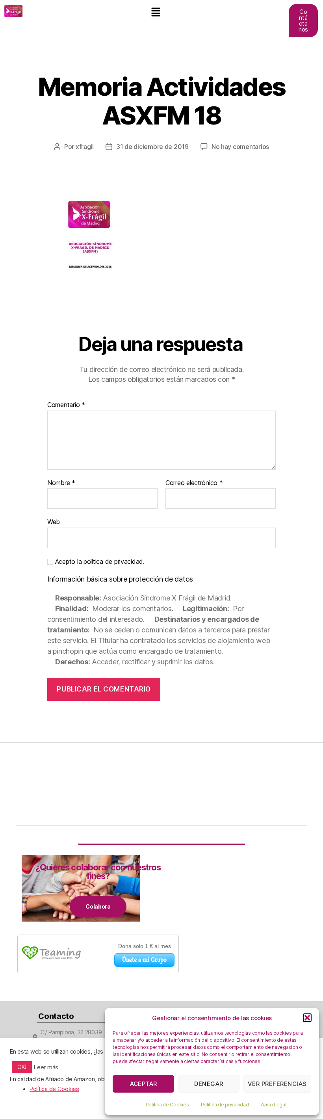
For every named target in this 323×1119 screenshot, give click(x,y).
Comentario (66, 405)
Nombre (61, 483)
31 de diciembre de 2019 (152, 147)
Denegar (208, 1083)
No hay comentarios (240, 147)
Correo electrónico (194, 483)
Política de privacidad (225, 1105)
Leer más (46, 1067)
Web (53, 522)
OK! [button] (21, 1066)
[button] (307, 1018)
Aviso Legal (273, 1105)
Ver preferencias (277, 1083)
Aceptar (144, 1083)
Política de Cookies (167, 1105)
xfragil (85, 147)
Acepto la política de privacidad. (99, 561)
